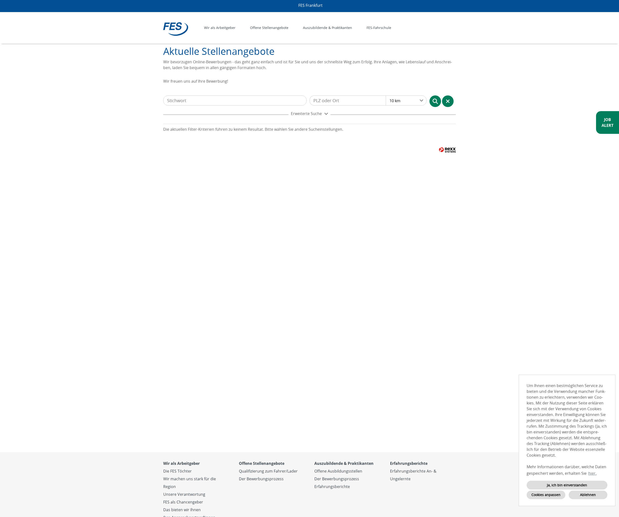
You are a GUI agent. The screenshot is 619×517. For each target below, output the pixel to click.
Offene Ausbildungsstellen (338, 471)
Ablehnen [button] (588, 494)
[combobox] (406, 100)
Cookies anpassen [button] (545, 494)
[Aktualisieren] (435, 101)
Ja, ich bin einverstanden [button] (567, 485)
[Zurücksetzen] (448, 101)
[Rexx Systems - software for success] (447, 150)
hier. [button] (592, 473)
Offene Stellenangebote (261, 463)
